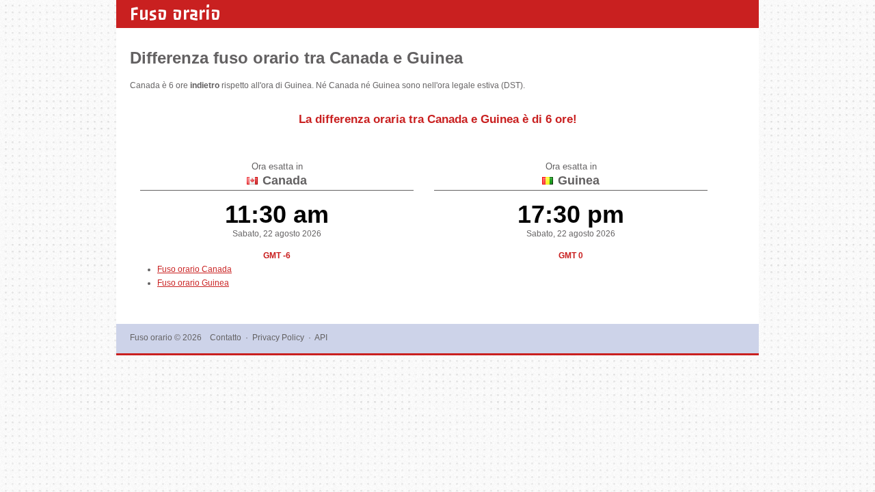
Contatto (225, 337)
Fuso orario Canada (194, 269)
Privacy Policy (278, 337)
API (320, 337)
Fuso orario (175, 13)
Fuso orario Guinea (193, 283)
